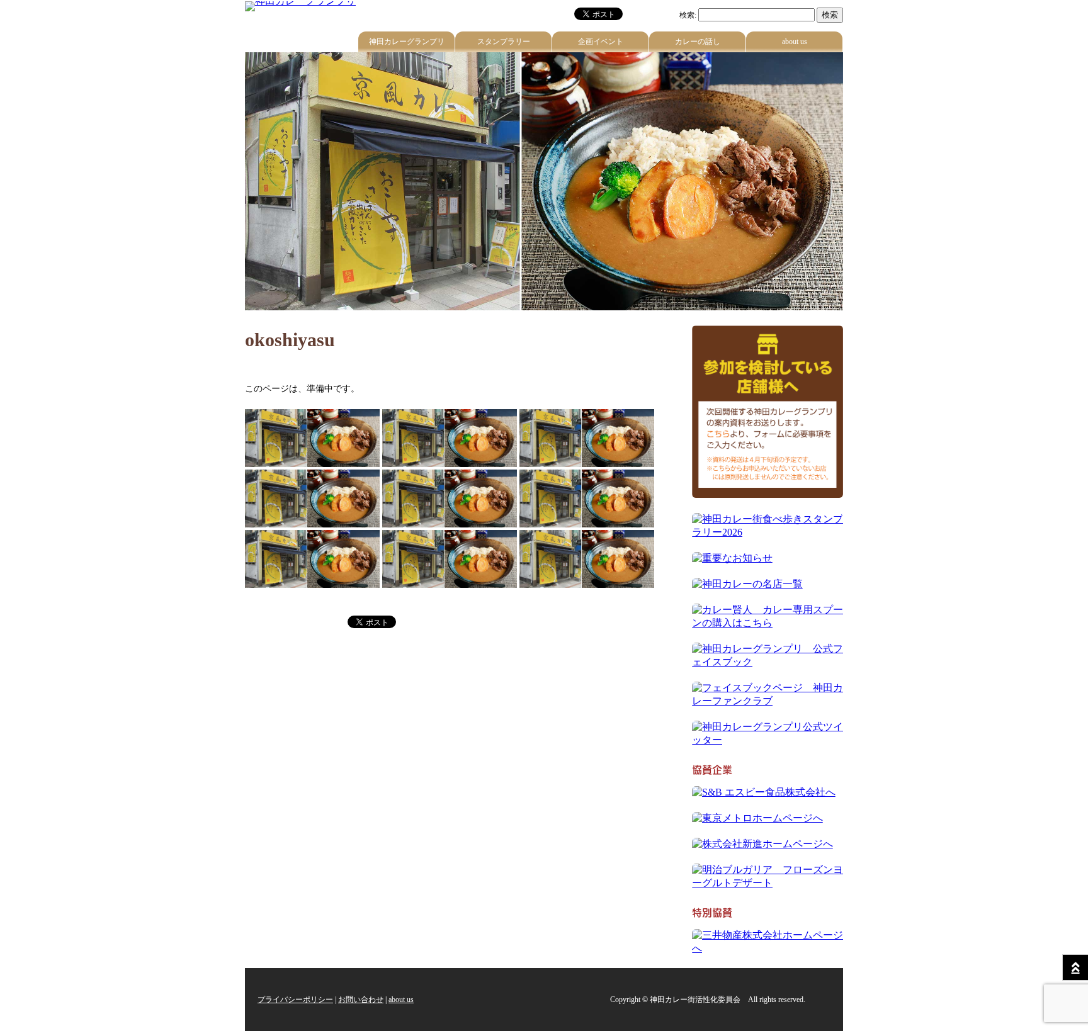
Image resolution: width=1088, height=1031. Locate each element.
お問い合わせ (360, 999)
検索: (687, 15)
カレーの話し (697, 41)
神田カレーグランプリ (407, 41)
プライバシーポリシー (295, 999)
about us (794, 41)
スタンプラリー (503, 41)
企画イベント (600, 41)
